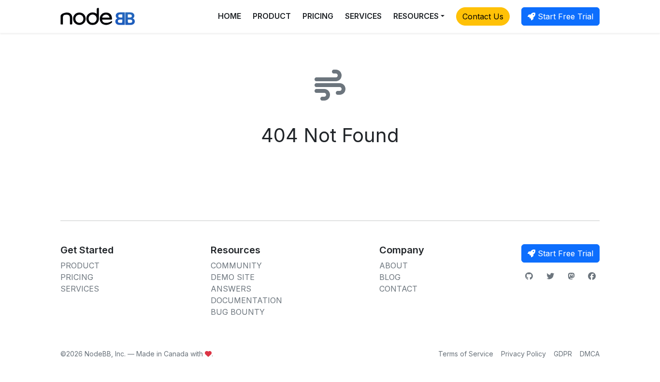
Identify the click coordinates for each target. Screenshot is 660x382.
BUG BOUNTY (238, 312)
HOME (229, 16)
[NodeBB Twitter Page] (550, 276)
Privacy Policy (523, 354)
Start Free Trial (564, 16)
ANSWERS (231, 289)
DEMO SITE (233, 277)
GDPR (563, 354)
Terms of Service (465, 354)
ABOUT (393, 265)
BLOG (390, 277)
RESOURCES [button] (416, 16)
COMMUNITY (236, 265)
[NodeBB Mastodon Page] (571, 276)
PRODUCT (272, 16)
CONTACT (398, 289)
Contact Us (482, 16)
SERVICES (363, 16)
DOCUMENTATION (246, 300)
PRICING (317, 16)
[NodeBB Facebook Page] (592, 276)
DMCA (590, 354)
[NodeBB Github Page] (529, 276)
